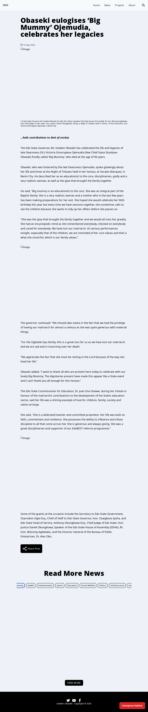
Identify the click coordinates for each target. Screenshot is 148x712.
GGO (5, 5)
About (132, 5)
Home (96, 5)
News (107, 5)
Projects (119, 5)
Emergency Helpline (132, 705)
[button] (143, 5)
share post (33, 548)
